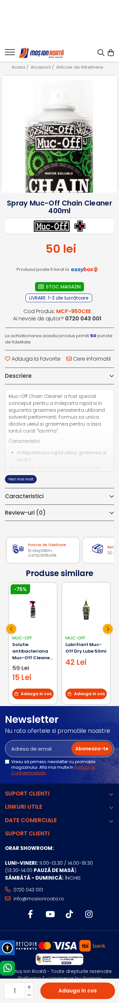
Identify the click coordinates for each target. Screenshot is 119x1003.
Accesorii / (43, 67)
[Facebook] (30, 915)
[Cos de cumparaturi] (110, 53)
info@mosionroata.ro (38, 898)
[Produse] (10, 54)
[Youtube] (50, 915)
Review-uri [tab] (25, 513)
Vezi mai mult (20, 479)
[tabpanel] (59, 133)
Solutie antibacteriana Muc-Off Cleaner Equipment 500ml (32, 651)
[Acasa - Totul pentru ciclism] (42, 53)
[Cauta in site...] (101, 53)
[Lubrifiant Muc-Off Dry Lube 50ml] (86, 609)
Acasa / (21, 67)
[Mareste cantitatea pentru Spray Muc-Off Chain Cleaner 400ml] (29, 987)
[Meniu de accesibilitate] (7, 947)
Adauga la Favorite (35, 359)
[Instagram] (89, 915)
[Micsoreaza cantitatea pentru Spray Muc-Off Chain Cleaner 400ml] (29, 994)
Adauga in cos (78, 990)
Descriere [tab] (18, 376)
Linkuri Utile (23, 807)
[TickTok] (69, 915)
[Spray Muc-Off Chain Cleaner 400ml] (59, 184)
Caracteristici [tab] (24, 496)
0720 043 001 (27, 890)
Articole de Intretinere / (82, 67)
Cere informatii (91, 359)
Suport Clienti (27, 793)
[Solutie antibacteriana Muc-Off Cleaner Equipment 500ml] (33, 609)
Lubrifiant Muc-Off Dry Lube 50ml (85, 647)
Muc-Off (22, 638)
